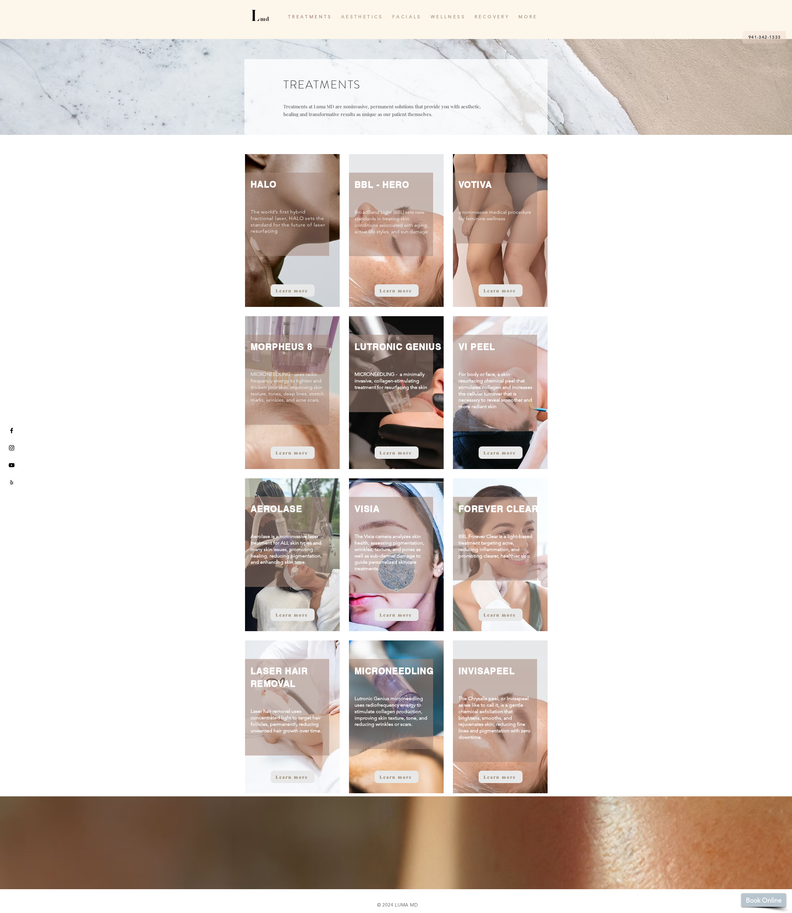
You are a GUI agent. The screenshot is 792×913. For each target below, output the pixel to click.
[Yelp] (11, 482)
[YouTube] (11, 465)
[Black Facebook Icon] (11, 430)
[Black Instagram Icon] (11, 447)
